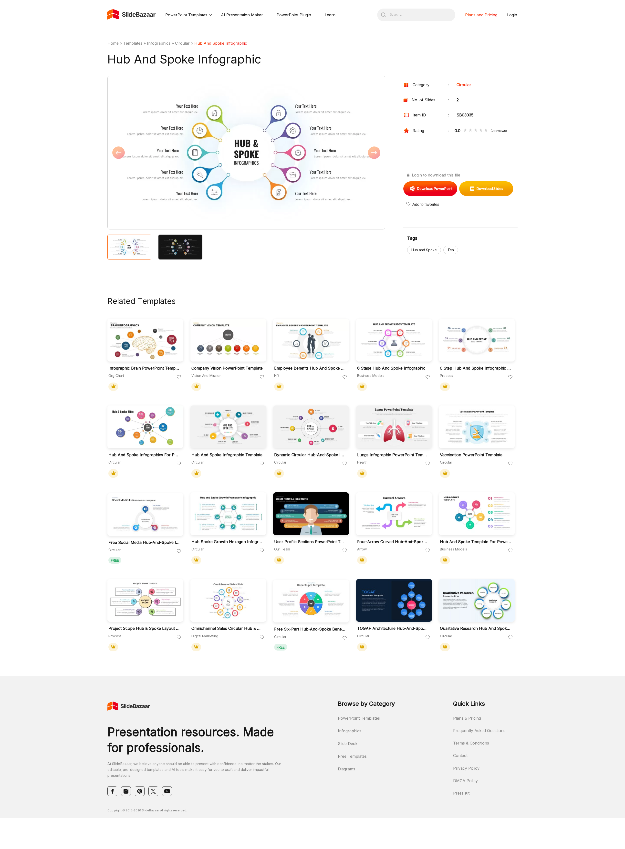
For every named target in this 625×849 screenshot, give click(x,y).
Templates (132, 43)
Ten (451, 250)
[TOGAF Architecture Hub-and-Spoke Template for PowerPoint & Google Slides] (394, 600)
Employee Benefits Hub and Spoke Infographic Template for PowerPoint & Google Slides (309, 368)
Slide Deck (347, 743)
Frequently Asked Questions (479, 730)
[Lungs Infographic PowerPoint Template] (394, 426)
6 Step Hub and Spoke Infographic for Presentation (475, 368)
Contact (460, 755)
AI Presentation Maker (242, 14)
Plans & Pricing (467, 718)
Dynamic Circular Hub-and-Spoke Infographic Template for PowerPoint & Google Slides (309, 455)
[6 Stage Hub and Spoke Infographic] (394, 340)
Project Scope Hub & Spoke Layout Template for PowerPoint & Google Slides (144, 628)
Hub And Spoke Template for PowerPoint (475, 541)
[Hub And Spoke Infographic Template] (228, 426)
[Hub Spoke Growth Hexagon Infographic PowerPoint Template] (228, 513)
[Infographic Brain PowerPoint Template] (145, 340)
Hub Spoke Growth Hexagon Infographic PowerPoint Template (227, 541)
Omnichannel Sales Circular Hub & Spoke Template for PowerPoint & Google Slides (227, 628)
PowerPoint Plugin (294, 14)
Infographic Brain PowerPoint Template (144, 368)
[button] (176, 153)
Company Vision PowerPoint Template (227, 368)
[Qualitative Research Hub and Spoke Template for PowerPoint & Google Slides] (477, 600)
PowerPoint (434, 188)
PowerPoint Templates (186, 14)
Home (113, 43)
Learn (330, 14)
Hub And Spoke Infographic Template (226, 455)
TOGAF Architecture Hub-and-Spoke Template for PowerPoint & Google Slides (392, 628)
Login (512, 14)
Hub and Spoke (424, 250)
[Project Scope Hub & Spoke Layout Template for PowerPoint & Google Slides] (145, 600)
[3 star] (476, 130)
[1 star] (465, 130)
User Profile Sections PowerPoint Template (309, 541)
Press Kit (461, 793)
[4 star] (481, 130)
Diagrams (346, 768)
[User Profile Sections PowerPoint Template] (311, 513)
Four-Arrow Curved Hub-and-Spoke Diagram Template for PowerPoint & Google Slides (392, 541)
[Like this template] (179, 377)
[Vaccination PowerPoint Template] (477, 426)
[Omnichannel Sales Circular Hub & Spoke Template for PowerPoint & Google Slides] (228, 600)
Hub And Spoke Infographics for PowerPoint (144, 455)
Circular (182, 43)
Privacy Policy (466, 768)
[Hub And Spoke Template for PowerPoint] (477, 513)
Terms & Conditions (471, 743)
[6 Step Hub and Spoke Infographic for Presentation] (477, 340)
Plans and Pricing (481, 14)
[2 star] (470, 130)
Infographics (158, 43)
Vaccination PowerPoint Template (471, 455)
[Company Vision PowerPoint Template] (228, 340)
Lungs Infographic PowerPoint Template (392, 455)
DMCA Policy (465, 780)
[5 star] (486, 130)
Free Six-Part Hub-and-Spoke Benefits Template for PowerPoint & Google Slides (309, 629)
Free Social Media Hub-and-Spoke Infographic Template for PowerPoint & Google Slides (144, 542)
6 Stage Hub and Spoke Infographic (391, 368)
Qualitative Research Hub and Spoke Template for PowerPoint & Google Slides (475, 628)
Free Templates (352, 756)
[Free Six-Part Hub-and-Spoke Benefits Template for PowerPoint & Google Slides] (311, 601)
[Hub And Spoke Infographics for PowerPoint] (145, 426)
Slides (490, 188)
